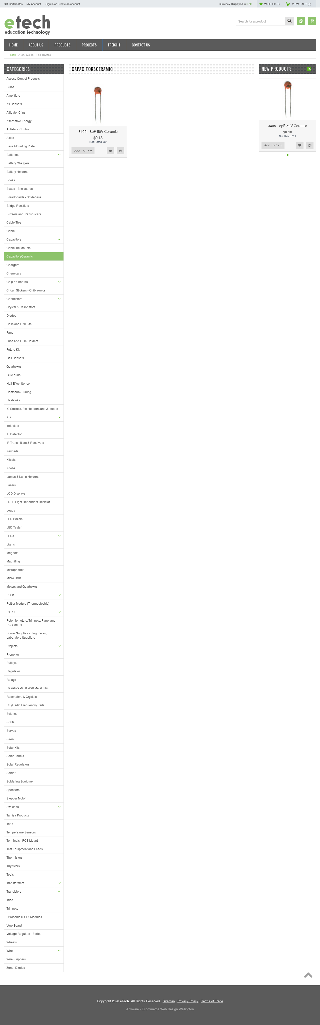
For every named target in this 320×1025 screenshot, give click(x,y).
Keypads (12, 451)
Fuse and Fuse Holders (22, 341)
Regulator (13, 671)
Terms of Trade (212, 1001)
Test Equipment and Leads (24, 849)
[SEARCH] (289, 21)
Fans (9, 332)
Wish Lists (272, 4)
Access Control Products (23, 78)
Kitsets (11, 459)
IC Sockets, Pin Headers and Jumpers (32, 408)
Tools (10, 874)
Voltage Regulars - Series (23, 933)
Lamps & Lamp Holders (22, 476)
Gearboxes (14, 366)
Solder (11, 772)
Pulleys (11, 662)
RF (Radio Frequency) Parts (25, 705)
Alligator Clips (16, 112)
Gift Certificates (13, 4)
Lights (10, 544)
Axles (10, 137)
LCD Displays (15, 493)
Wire (9, 950)
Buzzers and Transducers (23, 214)
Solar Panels (15, 756)
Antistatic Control (18, 129)
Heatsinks (13, 400)
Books (10, 180)
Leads (10, 510)
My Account (33, 4)
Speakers (13, 789)
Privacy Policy (188, 1001)
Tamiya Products (17, 815)
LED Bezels (14, 518)
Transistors (13, 891)
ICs (8, 417)
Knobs (10, 468)
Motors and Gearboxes (22, 586)
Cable (10, 231)
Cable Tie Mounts (18, 248)
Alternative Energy (19, 121)
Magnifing (13, 561)
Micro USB (13, 578)
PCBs (10, 595)
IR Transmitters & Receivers (25, 442)
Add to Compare (120, 150)
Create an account (69, 4)
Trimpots (12, 908)
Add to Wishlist (110, 150)
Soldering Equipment (20, 781)
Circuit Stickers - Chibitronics (26, 290)
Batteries (12, 154)
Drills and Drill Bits (19, 324)
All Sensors (14, 104)
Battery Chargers (18, 163)
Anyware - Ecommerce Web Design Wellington (160, 1009)
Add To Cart (83, 151)
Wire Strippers (16, 959)
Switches (12, 806)
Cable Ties (13, 222)
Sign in (50, 4)
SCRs (10, 722)
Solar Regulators (18, 764)
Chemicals (13, 273)
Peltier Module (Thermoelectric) (27, 603)
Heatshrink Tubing (18, 392)
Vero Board (14, 925)
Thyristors (13, 866)
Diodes (11, 315)
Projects (12, 646)
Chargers (12, 264)
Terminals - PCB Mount (22, 840)
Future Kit (13, 349)
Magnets (12, 552)
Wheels (11, 942)
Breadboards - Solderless (23, 197)
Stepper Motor (16, 798)
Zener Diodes (15, 967)
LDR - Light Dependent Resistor (28, 502)
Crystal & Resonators (20, 307)
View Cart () (301, 4)
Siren (10, 739)
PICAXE (12, 612)
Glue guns (13, 375)
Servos (11, 730)
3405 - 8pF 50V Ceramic (98, 131)
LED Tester (14, 527)
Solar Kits (13, 747)
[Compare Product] (301, 21)
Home (13, 55)
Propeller (12, 654)
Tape (9, 823)
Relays (11, 679)
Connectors (14, 298)
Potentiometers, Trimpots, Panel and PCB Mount (31, 622)
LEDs (10, 535)
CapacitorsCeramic (19, 256)
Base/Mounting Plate (20, 146)
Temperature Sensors (21, 832)
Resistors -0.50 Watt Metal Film (27, 688)
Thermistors (14, 857)
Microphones (15, 569)
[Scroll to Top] (309, 976)
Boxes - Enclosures (19, 188)
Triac (9, 900)
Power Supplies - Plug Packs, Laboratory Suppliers (26, 635)
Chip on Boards (17, 281)
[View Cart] (312, 21)
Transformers (15, 883)
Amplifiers (13, 95)
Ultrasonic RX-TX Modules (24, 917)
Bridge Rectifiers (17, 205)
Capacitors (13, 239)
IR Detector (14, 434)
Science (12, 713)
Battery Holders (17, 171)
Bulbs (10, 87)
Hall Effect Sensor (18, 383)
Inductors (12, 425)
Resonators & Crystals (21, 696)
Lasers (11, 485)
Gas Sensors (15, 358)
